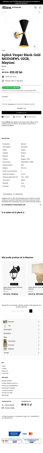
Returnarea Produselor (8, 388)
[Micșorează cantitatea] (3, 100)
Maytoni (29, 257)
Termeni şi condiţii (7, 393)
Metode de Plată (6, 381)
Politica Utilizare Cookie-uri (10, 383)
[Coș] (35, 7)
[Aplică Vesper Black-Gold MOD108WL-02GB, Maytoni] (14, 233)
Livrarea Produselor (7, 390)
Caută (3, 366)
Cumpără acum (21, 113)
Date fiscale (5, 395)
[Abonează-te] (30, 311)
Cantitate (5, 97)
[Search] (39, 12)
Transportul (11, 104)
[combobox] (21, 12)
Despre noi (5, 371)
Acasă (3, 50)
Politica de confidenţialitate (10, 385)
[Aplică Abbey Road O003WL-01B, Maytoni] (14, 278)
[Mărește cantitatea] (10, 100)
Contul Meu (5, 373)
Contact (4, 368)
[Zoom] (34, 46)
